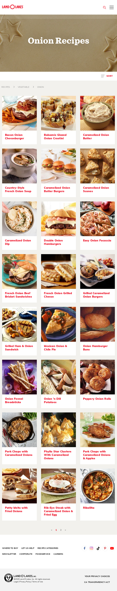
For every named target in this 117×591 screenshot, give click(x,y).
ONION (40, 87)
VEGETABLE (23, 87)
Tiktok (98, 548)
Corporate (25, 554)
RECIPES (5, 87)
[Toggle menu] (111, 8)
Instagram (91, 548)
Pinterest (105, 548)
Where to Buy (10, 548)
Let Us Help (27, 548)
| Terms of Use (37, 582)
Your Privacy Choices (97, 576)
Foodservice (43, 554)
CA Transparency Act (97, 582)
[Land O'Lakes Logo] (13, 7)
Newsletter (9, 554)
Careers (58, 554)
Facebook (84, 548)
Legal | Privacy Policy (22, 582)
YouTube (112, 548)
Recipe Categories (48, 548)
